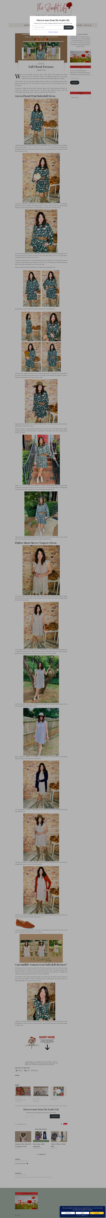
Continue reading (53, 32)
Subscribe (69, 27)
